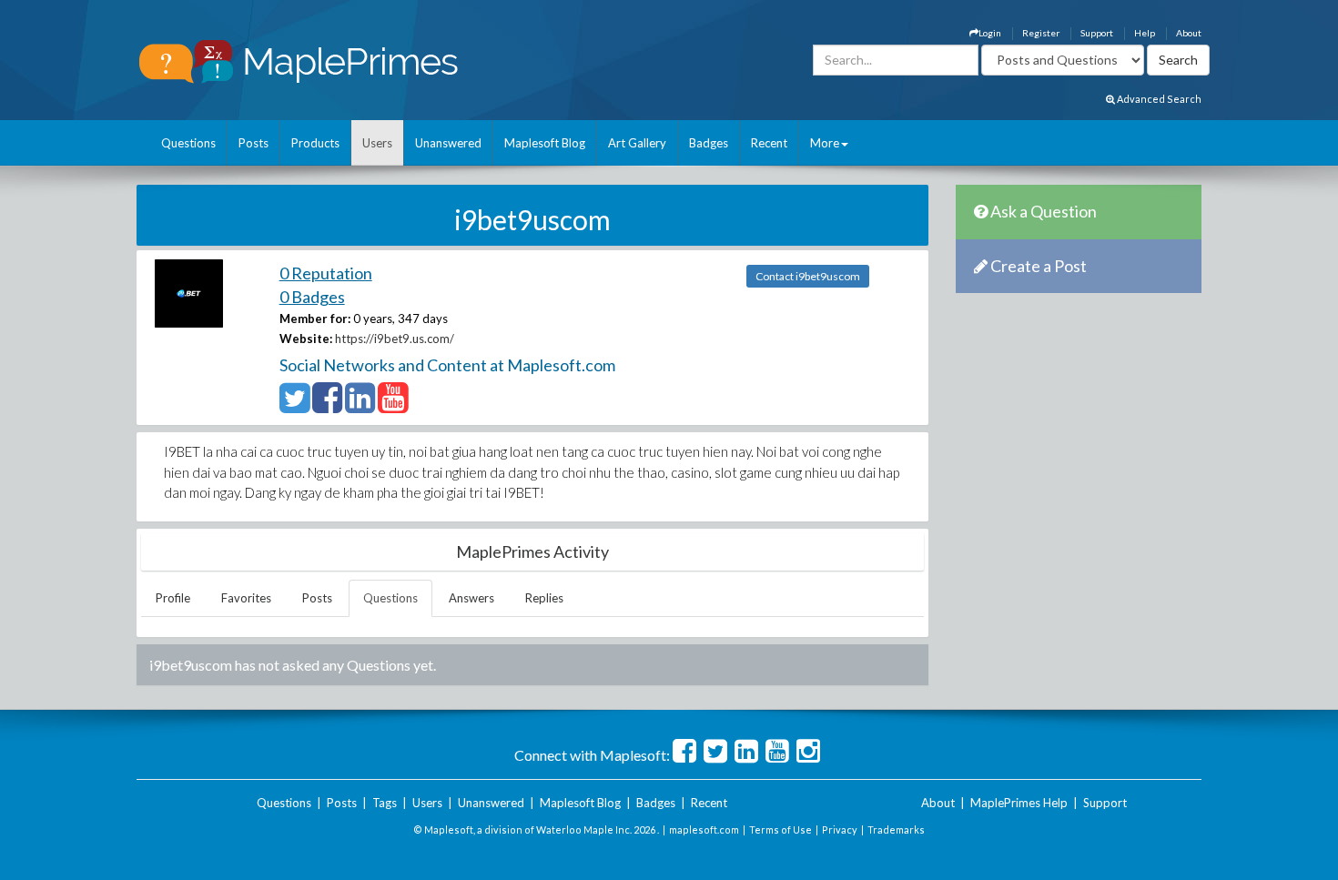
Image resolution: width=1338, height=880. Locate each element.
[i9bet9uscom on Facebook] (327, 406)
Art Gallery (637, 143)
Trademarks (896, 829)
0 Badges (312, 297)
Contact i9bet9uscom (807, 276)
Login (989, 32)
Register (1040, 32)
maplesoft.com (704, 829)
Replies (544, 598)
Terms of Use (780, 829)
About (1188, 32)
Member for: (314, 318)
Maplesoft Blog (544, 143)
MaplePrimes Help (1019, 802)
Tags (384, 802)
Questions (188, 143)
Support (1096, 32)
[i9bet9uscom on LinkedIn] (360, 406)
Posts (253, 143)
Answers (471, 598)
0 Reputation (325, 273)
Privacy (839, 829)
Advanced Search (1158, 99)
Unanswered (448, 143)
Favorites (246, 598)
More (824, 143)
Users (377, 143)
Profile (173, 598)
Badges (708, 143)
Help (1144, 32)
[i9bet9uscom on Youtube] (393, 406)
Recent (769, 143)
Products (315, 143)
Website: (305, 338)
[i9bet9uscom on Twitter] (294, 406)
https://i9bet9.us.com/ (394, 338)
